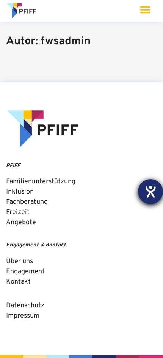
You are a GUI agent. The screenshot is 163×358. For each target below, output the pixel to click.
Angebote (21, 222)
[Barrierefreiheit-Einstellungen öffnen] (150, 191)
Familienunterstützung (40, 181)
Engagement (25, 271)
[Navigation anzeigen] (145, 10)
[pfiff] (22, 11)
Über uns (19, 261)
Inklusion (20, 192)
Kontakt (18, 281)
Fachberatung (27, 202)
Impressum (22, 316)
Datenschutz (25, 305)
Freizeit (18, 212)
